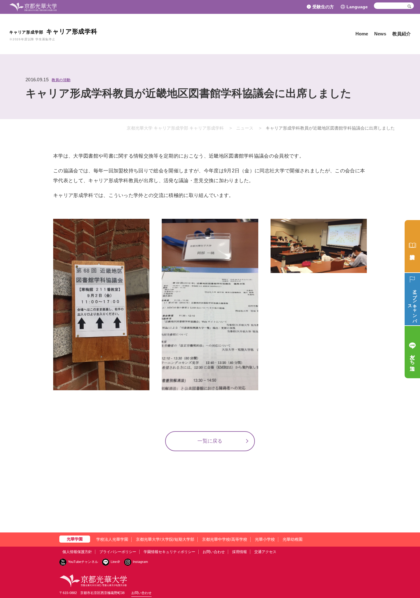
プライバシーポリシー (117, 552)
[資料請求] (412, 246)
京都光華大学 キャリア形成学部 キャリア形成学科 (175, 128)
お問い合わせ (214, 552)
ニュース (244, 128)
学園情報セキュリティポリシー (169, 552)
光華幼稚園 (293, 539)
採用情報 (239, 552)
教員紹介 (401, 33)
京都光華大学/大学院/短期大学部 (165, 539)
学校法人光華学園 (112, 539)
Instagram (140, 562)
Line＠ (115, 562)
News (380, 33)
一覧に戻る (210, 440)
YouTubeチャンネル (83, 562)
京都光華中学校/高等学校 (224, 539)
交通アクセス (265, 552)
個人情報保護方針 (77, 552)
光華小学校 (265, 539)
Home (361, 33)
